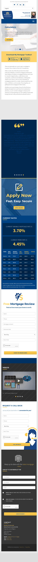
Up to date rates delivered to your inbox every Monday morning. (19, 500)
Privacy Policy (27, 547)
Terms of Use (21, 547)
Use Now (9, 39)
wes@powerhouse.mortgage (13, 536)
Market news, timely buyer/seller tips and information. (18, 493)
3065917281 (8, 538)
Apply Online (19, 208)
